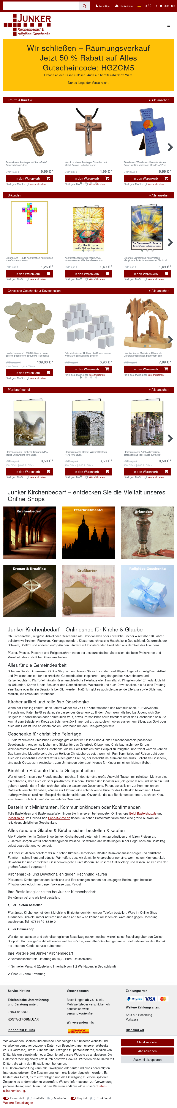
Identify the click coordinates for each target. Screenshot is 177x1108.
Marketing (61, 1098)
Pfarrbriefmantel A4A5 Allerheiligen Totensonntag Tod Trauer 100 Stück (142, 453)
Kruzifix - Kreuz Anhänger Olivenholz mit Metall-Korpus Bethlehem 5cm (86, 164)
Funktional (104, 1098)
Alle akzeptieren (147, 1042)
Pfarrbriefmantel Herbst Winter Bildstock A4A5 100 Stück (86, 453)
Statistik (38, 1098)
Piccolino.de (16, 818)
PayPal (82, 1098)
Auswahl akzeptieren (147, 1059)
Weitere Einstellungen (18, 1102)
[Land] (139, 5)
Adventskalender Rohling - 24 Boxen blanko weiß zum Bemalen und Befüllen (88, 354)
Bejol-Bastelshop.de (142, 813)
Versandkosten (97, 374)
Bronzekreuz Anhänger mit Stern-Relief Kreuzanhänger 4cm (26, 164)
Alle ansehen (160, 100)
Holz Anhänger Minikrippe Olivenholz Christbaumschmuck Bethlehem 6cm (143, 354)
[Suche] (84, 6)
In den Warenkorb (28, 178)
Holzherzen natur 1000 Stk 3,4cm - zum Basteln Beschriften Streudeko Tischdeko (27, 354)
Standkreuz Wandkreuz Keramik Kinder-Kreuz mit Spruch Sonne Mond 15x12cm (145, 164)
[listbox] (88, 132)
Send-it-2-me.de (59, 818)
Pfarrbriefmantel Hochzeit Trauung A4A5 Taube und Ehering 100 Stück (27, 453)
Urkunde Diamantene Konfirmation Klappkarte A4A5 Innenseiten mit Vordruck (146, 259)
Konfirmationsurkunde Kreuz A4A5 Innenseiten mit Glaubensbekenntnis (84, 259)
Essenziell (17, 1098)
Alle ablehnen (147, 1051)
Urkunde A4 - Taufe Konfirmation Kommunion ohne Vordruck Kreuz (29, 259)
